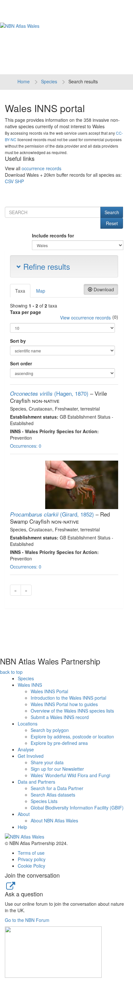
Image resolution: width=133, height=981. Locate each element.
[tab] (20, 290)
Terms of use (31, 853)
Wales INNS (30, 685)
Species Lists (44, 801)
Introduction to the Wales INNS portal (68, 697)
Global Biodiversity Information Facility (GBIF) (77, 807)
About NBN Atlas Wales (54, 820)
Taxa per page (25, 312)
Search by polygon (50, 730)
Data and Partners (36, 781)
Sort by (18, 341)
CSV (9, 181)
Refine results (45, 266)
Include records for (53, 235)
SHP (19, 181)
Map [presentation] (40, 290)
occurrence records (41, 168)
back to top (11, 672)
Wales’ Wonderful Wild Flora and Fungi (70, 775)
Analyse (26, 749)
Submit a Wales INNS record (60, 717)
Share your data (47, 762)
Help (22, 827)
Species (49, 81)
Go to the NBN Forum (27, 920)
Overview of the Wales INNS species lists (72, 710)
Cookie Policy (31, 865)
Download (103, 289)
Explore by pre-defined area (59, 743)
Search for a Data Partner (57, 788)
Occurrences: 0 (25, 446)
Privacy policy (32, 859)
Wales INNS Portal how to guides (64, 704)
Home (23, 81)
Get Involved (31, 756)
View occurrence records (85, 317)
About (24, 814)
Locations (27, 723)
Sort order (21, 363)
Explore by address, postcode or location (72, 736)
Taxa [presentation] (20, 290)
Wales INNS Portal (49, 691)
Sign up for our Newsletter (57, 769)
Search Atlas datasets (53, 794)
